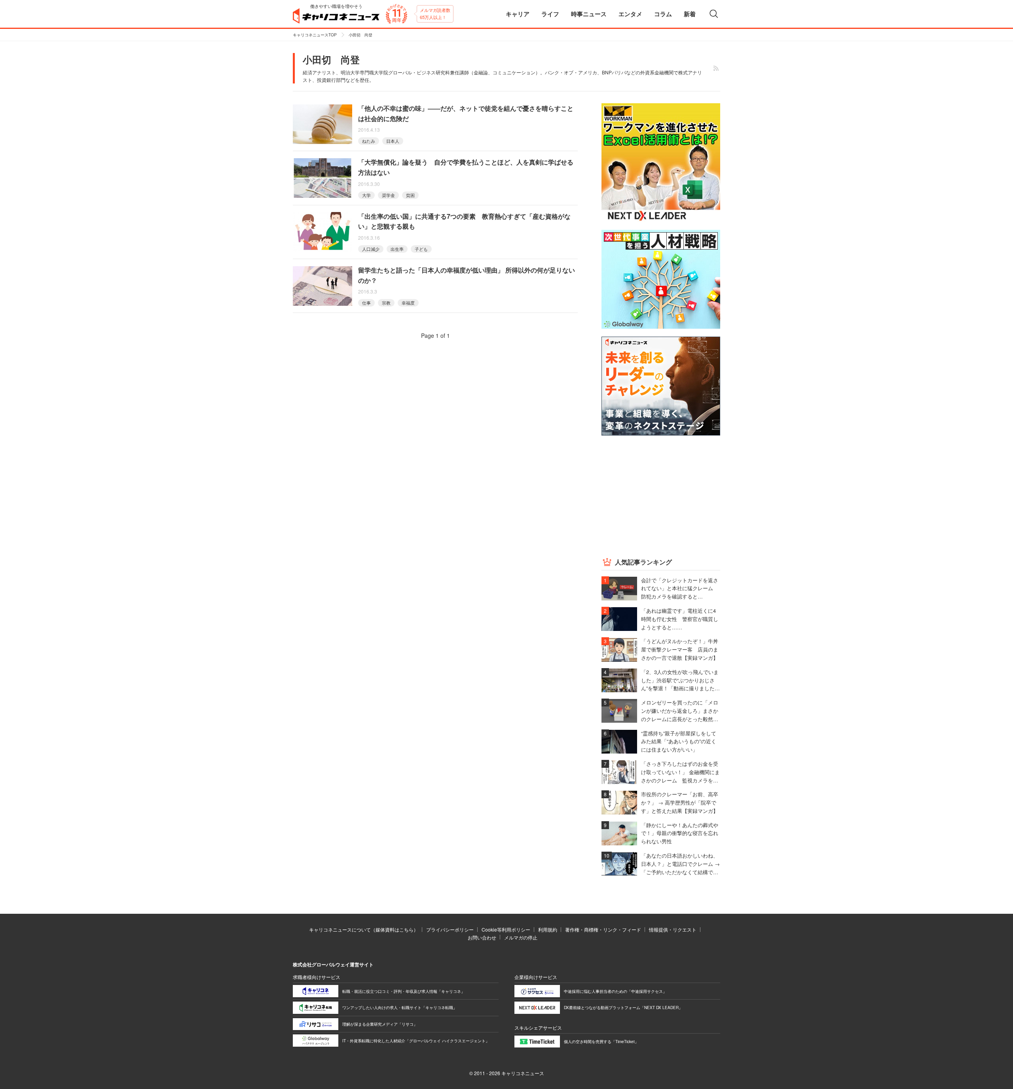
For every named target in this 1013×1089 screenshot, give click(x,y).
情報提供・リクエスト (672, 929)
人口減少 (370, 249)
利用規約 (547, 929)
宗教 (386, 302)
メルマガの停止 (520, 937)
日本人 (392, 141)
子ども (421, 249)
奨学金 (388, 195)
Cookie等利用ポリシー (506, 929)
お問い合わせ (482, 937)
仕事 (366, 302)
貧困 (410, 195)
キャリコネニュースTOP (315, 35)
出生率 (397, 249)
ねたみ (368, 141)
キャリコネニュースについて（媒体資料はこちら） (363, 929)
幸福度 (408, 302)
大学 (366, 195)
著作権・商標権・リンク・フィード (603, 929)
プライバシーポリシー (450, 929)
